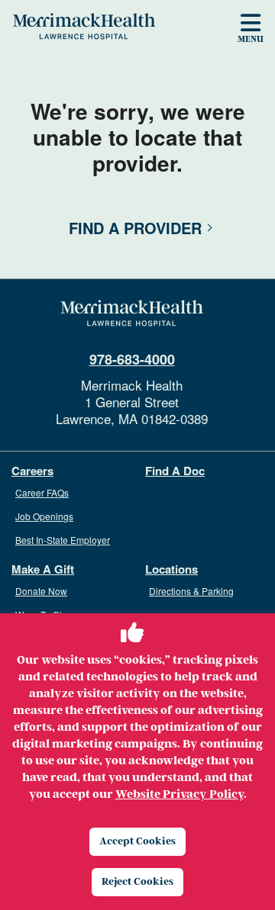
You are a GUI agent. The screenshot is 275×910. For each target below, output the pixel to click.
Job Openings (44, 516)
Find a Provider (135, 228)
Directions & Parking (191, 590)
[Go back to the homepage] (132, 313)
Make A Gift (42, 569)
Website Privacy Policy (179, 794)
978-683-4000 (132, 359)
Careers (32, 471)
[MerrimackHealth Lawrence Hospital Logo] (84, 26)
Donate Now (41, 590)
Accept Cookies (137, 841)
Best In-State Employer (62, 539)
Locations (171, 569)
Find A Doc (175, 471)
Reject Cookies (137, 881)
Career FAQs (42, 492)
